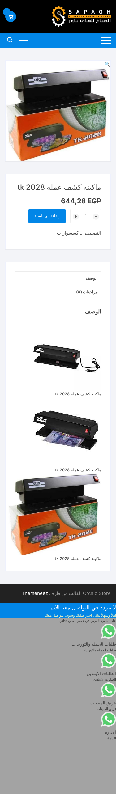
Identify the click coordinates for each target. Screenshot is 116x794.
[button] (107, 64)
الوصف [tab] (92, 278)
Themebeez (35, 593)
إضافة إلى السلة (47, 216)
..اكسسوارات (69, 233)
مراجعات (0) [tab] (87, 291)
